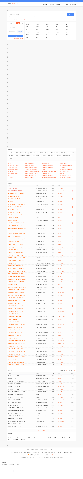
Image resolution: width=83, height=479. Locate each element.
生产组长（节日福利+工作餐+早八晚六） (16, 415)
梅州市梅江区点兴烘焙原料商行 (42, 188)
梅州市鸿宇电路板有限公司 (47, 167)
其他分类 (47, 37)
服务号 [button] (67, 1)
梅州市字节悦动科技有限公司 (65, 175)
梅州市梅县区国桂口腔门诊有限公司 (42, 231)
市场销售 (27, 24)
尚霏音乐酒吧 (38, 413)
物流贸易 (67, 29)
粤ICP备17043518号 (15, 452)
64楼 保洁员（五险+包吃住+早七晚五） (16, 362)
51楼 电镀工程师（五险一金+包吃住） (16, 327)
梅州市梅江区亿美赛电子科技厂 (42, 212)
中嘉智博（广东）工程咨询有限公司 (42, 204)
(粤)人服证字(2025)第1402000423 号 (65, 452)
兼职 (35, 16)
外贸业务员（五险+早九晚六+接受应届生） (17, 399)
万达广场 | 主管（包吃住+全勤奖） (15, 413)
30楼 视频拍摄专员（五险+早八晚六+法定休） (17, 271)
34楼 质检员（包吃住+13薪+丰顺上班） (16, 281)
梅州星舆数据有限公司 (40, 247)
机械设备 (47, 32)
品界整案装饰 (10, 177)
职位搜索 (45, 4)
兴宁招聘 (11, 1)
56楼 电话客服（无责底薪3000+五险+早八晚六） (17, 340)
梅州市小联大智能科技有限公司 (31, 167)
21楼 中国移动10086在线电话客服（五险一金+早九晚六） (17, 247)
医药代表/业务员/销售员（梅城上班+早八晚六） (17, 421)
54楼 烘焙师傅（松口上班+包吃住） (15, 335)
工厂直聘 (66, 4)
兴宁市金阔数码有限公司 (40, 311)
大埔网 (35, 437)
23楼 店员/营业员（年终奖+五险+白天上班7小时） (17, 252)
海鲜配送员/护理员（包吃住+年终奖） (16, 410)
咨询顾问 (57, 32)
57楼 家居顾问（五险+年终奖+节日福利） (17, 343)
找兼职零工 (58, 4)
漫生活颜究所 (38, 397)
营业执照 (31, 454)
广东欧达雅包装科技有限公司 (41, 281)
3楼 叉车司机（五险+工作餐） (14, 198)
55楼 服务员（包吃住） (13, 338)
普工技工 (27, 26)
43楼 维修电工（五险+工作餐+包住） (16, 305)
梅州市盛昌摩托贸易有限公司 (41, 426)
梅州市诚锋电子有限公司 (40, 308)
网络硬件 (37, 32)
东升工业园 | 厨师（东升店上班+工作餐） (17, 407)
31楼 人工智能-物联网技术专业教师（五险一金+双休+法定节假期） (17, 273)
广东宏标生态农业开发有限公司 (31, 169)
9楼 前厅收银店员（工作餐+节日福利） (16, 214)
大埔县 (11, 471)
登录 (72, 1)
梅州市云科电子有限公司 (64, 171)
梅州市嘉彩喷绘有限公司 (40, 225)
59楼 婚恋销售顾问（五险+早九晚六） (16, 348)
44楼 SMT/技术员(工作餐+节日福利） (16, 308)
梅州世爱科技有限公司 (29, 163)
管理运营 (57, 29)
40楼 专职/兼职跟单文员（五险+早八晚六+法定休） (17, 297)
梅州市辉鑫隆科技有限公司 (41, 375)
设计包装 (57, 26)
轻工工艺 (47, 34)
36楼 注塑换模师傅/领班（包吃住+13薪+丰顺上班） (17, 287)
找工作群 (31, 1)
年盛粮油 (37, 217)
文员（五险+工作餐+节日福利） (15, 426)
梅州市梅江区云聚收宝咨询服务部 (66, 177)
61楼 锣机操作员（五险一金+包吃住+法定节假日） (17, 354)
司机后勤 (27, 32)
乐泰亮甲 (44, 169)
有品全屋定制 (38, 260)
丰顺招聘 (16, 1)
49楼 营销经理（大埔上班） (14, 321)
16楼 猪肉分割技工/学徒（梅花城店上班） (17, 233)
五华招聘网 (48, 437)
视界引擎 (37, 418)
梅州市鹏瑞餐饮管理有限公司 (41, 338)
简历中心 (52, 4)
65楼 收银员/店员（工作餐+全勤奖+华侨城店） (17, 364)
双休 (26, 16)
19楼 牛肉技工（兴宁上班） (14, 241)
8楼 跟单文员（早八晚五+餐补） (15, 212)
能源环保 (27, 37)
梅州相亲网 (38, 346)
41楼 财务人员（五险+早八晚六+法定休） (17, 300)
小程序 (61, 1)
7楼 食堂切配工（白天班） (13, 209)
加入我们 (37, 449)
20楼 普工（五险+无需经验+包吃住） (16, 244)
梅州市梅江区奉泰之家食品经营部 (42, 252)
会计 (30, 16)
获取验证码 (20, 31)
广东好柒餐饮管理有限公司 (41, 359)
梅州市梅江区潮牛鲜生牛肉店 (41, 284)
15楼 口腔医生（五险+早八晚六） (15, 231)
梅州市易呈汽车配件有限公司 (41, 279)
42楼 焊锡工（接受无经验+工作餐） (15, 303)
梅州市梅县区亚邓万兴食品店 (41, 335)
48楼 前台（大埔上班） (13, 319)
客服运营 (57, 24)
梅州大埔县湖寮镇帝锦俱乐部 (41, 319)
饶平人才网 (56, 437)
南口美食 (37, 394)
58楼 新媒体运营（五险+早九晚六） (15, 346)
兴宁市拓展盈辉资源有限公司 (41, 249)
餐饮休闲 (37, 29)
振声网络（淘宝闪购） (64, 163)
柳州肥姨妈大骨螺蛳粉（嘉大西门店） (43, 263)
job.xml (9, 439)
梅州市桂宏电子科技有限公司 (41, 303)
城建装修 (47, 24)
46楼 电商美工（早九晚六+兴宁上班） (16, 313)
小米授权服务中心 (39, 239)
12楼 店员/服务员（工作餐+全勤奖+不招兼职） (17, 222)
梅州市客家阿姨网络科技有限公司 (31, 173)
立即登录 (15, 36)
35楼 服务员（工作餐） (13, 284)
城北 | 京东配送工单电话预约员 (14, 402)
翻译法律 (37, 34)
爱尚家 (9, 175)
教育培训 (37, 26)
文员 (18, 16)
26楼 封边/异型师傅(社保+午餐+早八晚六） (17, 260)
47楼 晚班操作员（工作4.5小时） (15, 316)
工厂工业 (27, 29)
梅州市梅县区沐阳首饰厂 (40, 244)
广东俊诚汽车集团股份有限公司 (42, 330)
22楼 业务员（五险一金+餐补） (14, 249)
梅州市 (4, 471)
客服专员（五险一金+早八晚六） (15, 386)
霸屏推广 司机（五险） (13, 188)
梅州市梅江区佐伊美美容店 (30, 177)
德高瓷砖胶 (62, 173)
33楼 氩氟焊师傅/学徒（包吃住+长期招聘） (17, 279)
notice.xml (23, 439)
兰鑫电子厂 (38, 255)
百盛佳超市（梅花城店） (40, 233)
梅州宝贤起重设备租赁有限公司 (42, 198)
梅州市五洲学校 (39, 273)
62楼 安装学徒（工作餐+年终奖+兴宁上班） (17, 356)
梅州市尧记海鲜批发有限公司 (41, 410)
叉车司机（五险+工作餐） (13, 405)
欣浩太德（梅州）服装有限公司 (42, 220)
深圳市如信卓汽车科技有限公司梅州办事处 (50, 171)
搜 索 (70, 14)
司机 (28, 16)
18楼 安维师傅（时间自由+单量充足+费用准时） (17, 239)
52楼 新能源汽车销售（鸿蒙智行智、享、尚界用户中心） (17, 330)
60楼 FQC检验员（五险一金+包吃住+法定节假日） (17, 351)
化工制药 (57, 34)
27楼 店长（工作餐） (12, 263)
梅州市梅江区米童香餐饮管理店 (42, 407)
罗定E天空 (63, 437)
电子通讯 (67, 32)
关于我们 (28, 449)
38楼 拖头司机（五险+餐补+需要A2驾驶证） (17, 292)
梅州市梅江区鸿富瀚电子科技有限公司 (32, 171)
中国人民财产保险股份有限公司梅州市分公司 (50, 177)
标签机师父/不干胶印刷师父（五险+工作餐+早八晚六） (17, 381)
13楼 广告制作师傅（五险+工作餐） (15, 225)
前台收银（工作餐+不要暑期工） (15, 383)
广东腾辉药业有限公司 (40, 201)
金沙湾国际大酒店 (45, 163)
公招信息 (26, 1)
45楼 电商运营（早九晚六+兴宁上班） (16, 311)
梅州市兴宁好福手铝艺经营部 (41, 324)
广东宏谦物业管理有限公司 (41, 362)
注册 (75, 1)
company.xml (15, 439)
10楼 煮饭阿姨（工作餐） (13, 217)
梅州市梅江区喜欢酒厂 (40, 297)
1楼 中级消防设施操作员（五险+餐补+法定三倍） (17, 193)
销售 (23, 16)
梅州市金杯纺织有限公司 (12, 171)
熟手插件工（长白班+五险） (14, 375)
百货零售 (67, 26)
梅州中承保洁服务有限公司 (13, 169)
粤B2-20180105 (44, 452)
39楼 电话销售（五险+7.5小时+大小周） (16, 295)
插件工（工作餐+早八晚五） (14, 389)
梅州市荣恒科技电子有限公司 (41, 415)
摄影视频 (67, 34)
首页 (7, 1)
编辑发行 (37, 37)
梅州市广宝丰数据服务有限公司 (66, 165)
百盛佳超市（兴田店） (40, 241)
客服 (33, 16)
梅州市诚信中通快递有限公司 (13, 165)
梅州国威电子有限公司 (46, 173)
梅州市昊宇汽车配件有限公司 (41, 276)
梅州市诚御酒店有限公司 (29, 165)
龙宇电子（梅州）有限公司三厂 (42, 327)
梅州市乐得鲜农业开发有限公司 (66, 169)
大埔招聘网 (10, 437)
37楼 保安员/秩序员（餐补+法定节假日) (16, 289)
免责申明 (41, 449)
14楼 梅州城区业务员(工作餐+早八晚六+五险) (17, 228)
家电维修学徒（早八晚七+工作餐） (15, 418)
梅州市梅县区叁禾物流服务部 (41, 190)
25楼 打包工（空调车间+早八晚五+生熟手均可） (17, 257)
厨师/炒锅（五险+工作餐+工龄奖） (15, 423)
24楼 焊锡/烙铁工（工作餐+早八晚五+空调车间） (17, 255)
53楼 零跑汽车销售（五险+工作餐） (15, 332)
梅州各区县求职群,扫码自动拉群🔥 (19, 19)
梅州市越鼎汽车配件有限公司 (41, 399)
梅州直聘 (9, 163)
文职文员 (47, 26)
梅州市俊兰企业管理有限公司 (47, 175)
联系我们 (33, 449)
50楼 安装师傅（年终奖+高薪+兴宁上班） (17, 324)
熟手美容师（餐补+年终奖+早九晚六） (16, 397)
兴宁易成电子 (62, 167)
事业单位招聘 (73, 4)
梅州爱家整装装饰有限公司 (13, 173)
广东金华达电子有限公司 (12, 167)
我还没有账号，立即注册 (18, 38)
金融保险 (47, 29)
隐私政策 (54, 449)
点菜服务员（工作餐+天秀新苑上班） (16, 394)
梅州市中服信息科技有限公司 (30, 175)
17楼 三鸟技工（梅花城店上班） (15, 236)
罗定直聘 (69, 437)
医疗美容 (27, 34)
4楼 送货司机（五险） (12, 201)
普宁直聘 (41, 437)
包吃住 (21, 16)
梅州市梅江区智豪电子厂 (40, 389)
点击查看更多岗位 (41, 430)
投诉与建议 (46, 449)
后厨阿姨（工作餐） (12, 378)
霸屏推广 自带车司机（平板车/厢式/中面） (17, 190)
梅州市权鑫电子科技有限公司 (47, 165)
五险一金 (15, 16)
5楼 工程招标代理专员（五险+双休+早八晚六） (17, 204)
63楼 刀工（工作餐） (12, 359)
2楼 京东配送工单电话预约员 (14, 196)
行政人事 (37, 24)
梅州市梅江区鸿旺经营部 (40, 228)
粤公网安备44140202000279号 (26, 452)
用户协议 (50, 449)
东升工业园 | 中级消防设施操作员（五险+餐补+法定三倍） (17, 391)
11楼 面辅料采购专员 (12, 220)
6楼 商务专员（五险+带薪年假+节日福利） (17, 206)
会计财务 (67, 24)
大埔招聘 (21, 1)
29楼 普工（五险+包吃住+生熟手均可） (16, 268)
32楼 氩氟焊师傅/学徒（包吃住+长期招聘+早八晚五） (17, 276)
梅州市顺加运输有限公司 (40, 292)
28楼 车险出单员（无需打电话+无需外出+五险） (17, 265)
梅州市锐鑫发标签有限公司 (41, 381)
